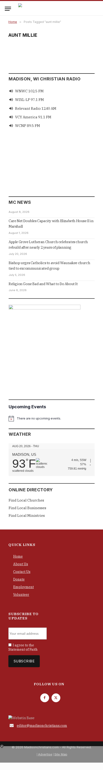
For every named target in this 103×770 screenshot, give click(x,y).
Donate (19, 579)
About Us (20, 564)
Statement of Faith (23, 649)
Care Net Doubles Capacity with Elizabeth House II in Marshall (51, 224)
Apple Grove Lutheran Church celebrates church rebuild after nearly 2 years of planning (48, 245)
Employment (23, 587)
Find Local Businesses (27, 508)
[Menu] (8, 8)
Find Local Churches (26, 500)
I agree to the (23, 647)
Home (18, 556)
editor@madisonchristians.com (42, 725)
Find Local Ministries (27, 515)
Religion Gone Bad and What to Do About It (43, 284)
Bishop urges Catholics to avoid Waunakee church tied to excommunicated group (49, 266)
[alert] (52, 418)
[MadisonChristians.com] (60, 8)
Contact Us (21, 572)
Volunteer (21, 594)
